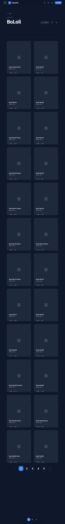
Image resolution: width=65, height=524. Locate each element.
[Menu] (5, 3)
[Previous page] (15, 468)
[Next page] (49, 468)
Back (10, 13)
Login (58, 2)
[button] (19, 57)
